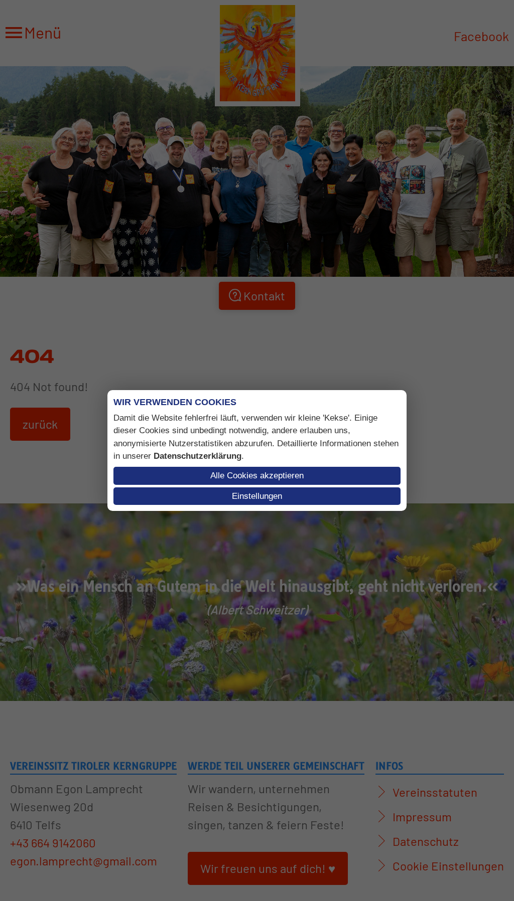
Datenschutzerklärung (197, 456)
